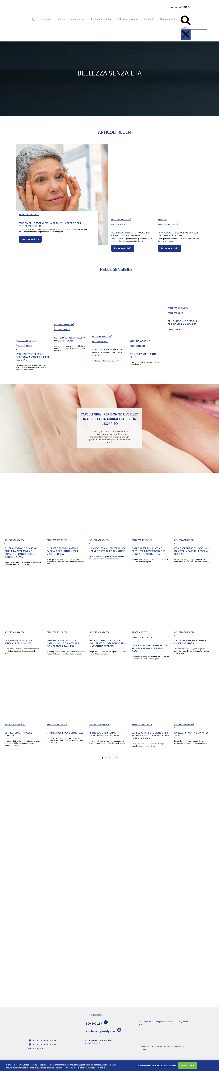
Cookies (143, 1049)
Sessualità (149, 19)
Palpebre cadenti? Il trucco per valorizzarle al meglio (130, 234)
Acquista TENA (179, 7)
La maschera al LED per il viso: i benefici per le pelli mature (107, 549)
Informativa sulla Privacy (174, 1046)
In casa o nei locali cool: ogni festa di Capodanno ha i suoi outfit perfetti (107, 643)
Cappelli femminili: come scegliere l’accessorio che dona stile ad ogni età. (148, 551)
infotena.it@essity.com (101, 1031)
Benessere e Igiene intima (70, 19)
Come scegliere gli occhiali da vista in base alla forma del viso (191, 551)
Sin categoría (118, 224)
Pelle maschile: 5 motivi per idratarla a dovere (182, 322)
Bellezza (162, 219)
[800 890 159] (106, 1022)
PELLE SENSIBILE (24, 346)
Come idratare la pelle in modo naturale (70, 339)
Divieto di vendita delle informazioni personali (156, 1065)
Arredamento (139, 632)
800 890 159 (94, 1023)
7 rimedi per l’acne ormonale (65, 732)
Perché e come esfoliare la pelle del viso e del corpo (178, 234)
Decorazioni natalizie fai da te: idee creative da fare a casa (149, 648)
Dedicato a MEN (168, 19)
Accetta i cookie (187, 1065)
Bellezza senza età (128, 19)
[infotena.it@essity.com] (119, 1030)
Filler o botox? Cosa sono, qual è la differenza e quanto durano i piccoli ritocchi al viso (21, 552)
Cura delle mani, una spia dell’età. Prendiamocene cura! (107, 352)
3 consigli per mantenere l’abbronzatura (190, 642)
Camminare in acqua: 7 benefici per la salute (18, 642)
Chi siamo (46, 19)
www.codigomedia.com (161, 1022)
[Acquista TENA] (189, 7)
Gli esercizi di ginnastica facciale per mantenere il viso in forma (63, 551)
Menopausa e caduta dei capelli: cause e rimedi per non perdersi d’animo (63, 643)
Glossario (158, 1046)
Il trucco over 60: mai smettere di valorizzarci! (105, 734)
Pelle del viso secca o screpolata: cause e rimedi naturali (32, 357)
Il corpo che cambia (101, 19)
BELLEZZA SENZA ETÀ (29, 214)
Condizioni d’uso (146, 1046)
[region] (109, 1065)
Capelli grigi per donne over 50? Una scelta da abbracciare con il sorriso (150, 735)
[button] (186, 21)
